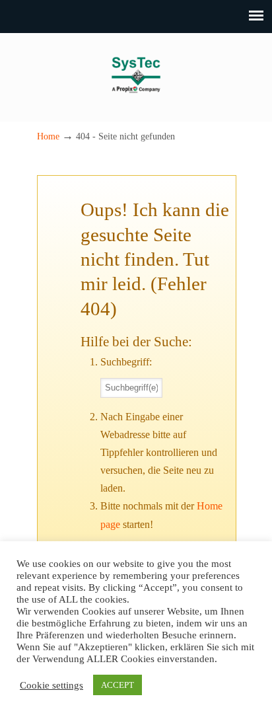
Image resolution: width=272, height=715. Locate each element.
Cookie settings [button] (51, 685)
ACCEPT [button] (117, 685)
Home (48, 136)
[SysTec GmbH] (136, 96)
